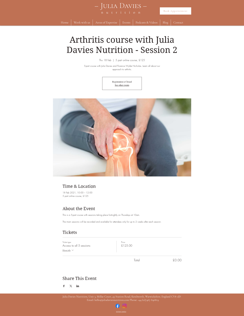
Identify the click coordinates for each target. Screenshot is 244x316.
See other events (122, 85)
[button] (82, 23)
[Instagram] (124, 306)
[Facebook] (117, 306)
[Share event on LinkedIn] (77, 286)
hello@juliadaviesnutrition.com (111, 300)
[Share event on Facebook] (64, 286)
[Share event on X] (70, 286)
